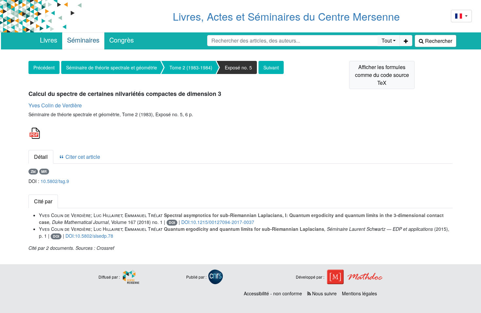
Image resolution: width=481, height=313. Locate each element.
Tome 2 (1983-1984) (190, 67)
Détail (41, 156)
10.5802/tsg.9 (55, 181)
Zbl (33, 171)
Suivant (271, 67)
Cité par (43, 201)
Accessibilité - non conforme (273, 293)
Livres (48, 40)
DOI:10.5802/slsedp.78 (89, 235)
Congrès (121, 40)
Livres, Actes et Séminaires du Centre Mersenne (286, 16)
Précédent (44, 67)
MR (44, 171)
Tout (387, 40)
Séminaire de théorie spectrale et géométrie (111, 67)
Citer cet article (82, 156)
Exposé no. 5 (238, 67)
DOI (172, 222)
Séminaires (83, 40)
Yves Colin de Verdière (55, 105)
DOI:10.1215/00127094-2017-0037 (217, 222)
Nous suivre (324, 293)
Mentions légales (359, 293)
